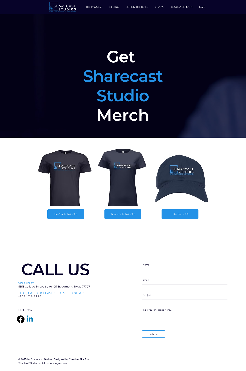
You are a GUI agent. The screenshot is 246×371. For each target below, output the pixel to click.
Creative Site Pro (79, 359)
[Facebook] (20, 319)
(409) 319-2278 (30, 296)
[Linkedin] (29, 319)
